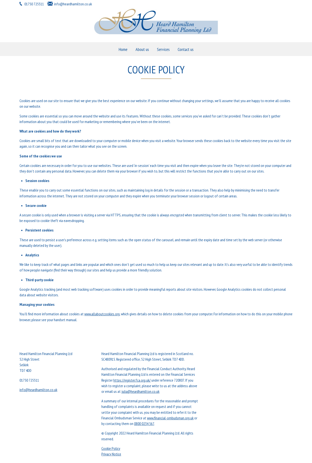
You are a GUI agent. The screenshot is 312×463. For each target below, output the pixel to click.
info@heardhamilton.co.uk (73, 3)
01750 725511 (34, 3)
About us (142, 49)
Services (163, 49)
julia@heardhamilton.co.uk (140, 391)
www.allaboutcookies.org (102, 313)
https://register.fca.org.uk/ (132, 380)
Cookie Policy (110, 448)
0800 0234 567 (144, 423)
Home (123, 49)
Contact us (186, 49)
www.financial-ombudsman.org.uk (170, 417)
